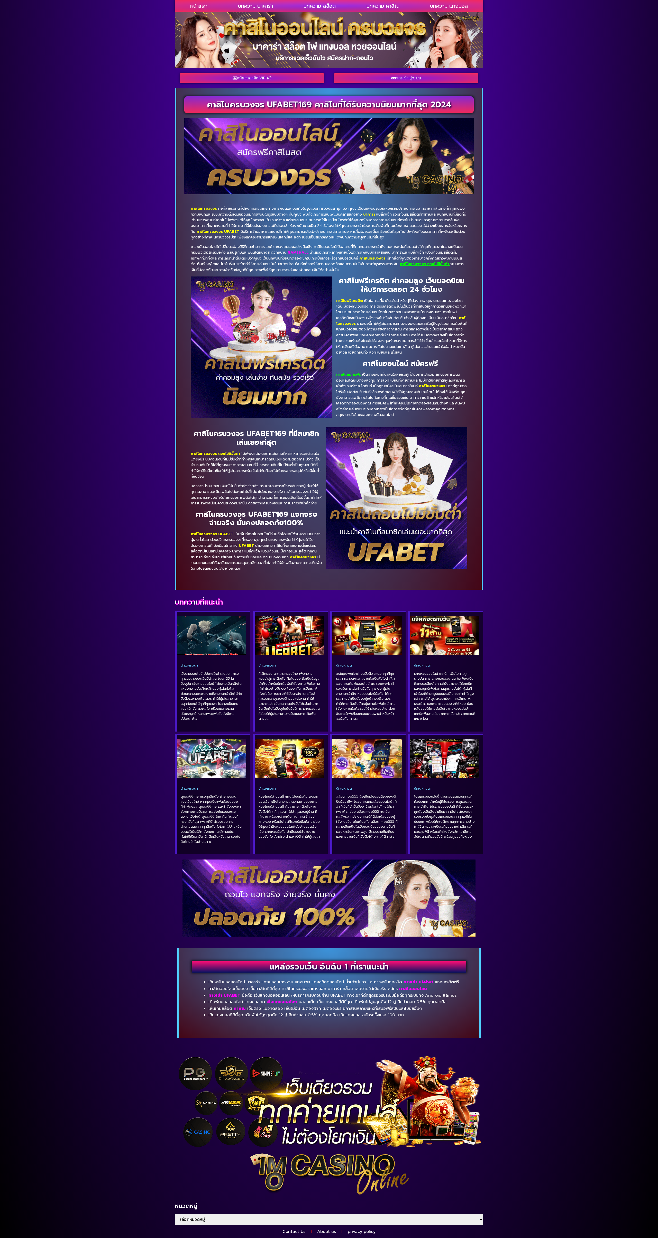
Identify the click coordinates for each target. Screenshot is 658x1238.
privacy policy (362, 1231)
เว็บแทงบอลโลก (282, 1002)
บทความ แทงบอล (449, 6)
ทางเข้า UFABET (224, 995)
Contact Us (293, 1231)
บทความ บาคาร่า (255, 6)
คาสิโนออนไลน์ (413, 989)
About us (326, 1231)
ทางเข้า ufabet (418, 982)
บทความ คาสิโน (383, 6)
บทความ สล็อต (320, 6)
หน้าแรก (198, 6)
